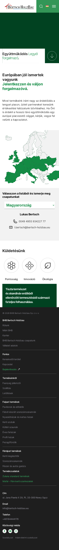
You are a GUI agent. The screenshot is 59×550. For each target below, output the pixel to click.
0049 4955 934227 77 (32, 221)
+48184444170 (11, 519)
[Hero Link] (52, 56)
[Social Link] (4, 531)
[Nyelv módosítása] (47, 6)
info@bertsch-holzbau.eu (16, 508)
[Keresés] (41, 6)
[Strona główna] (19, 6)
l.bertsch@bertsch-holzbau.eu (32, 227)
